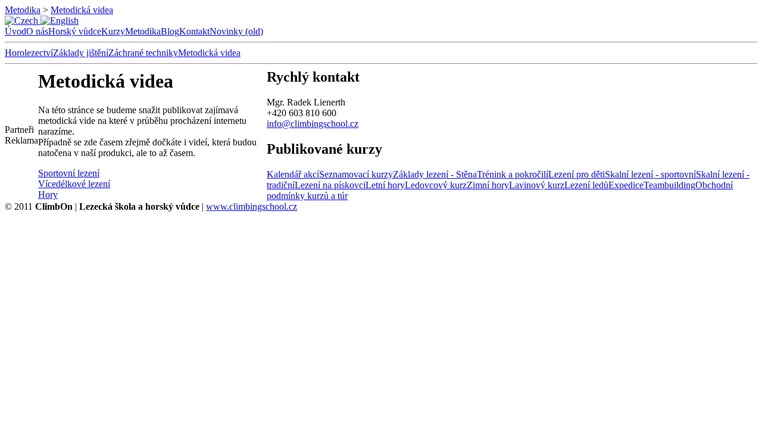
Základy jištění (80, 53)
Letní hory (385, 185)
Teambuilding (669, 185)
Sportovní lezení (68, 173)
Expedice (626, 185)
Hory (48, 194)
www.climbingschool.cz (251, 206)
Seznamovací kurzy (356, 174)
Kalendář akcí (293, 174)
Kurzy (113, 31)
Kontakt (194, 31)
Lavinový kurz (536, 185)
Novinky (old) (236, 31)
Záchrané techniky (143, 53)
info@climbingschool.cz (312, 124)
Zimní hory (488, 185)
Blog (170, 31)
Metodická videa (82, 10)
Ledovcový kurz (436, 185)
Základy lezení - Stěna (435, 174)
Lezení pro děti (576, 174)
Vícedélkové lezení (74, 184)
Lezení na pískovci (330, 185)
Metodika (22, 10)
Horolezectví (29, 53)
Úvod (15, 31)
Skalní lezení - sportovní (650, 174)
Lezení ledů (586, 185)
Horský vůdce (74, 31)
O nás (37, 31)
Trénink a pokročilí (512, 174)
